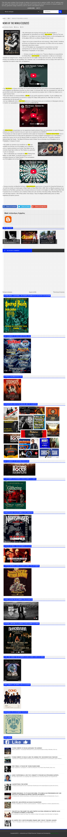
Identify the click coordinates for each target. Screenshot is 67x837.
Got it (38, 8)
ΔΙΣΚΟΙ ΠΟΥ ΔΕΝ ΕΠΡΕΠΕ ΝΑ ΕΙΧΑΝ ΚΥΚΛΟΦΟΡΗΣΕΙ (26, 802)
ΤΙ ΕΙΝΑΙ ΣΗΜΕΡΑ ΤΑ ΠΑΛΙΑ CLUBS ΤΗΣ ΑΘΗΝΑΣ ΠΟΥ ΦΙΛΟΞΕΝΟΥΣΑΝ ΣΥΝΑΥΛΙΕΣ (35, 757)
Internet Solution (54, 833)
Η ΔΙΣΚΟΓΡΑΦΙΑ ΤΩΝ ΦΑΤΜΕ (20, 784)
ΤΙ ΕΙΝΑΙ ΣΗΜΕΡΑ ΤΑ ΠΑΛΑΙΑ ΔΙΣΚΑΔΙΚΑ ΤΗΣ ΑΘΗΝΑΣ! (27, 748)
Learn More (31, 8)
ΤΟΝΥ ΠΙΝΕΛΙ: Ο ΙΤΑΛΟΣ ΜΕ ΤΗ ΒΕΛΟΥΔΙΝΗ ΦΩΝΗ (26, 766)
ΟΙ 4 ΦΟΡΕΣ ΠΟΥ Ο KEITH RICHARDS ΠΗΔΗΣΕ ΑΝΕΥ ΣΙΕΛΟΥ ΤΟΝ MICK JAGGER (34, 820)
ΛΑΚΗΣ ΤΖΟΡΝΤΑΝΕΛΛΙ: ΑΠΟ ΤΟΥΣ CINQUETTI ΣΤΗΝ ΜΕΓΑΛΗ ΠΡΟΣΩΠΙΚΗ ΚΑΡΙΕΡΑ (35, 775)
